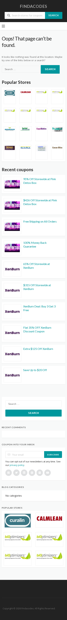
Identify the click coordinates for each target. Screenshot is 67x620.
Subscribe (53, 454)
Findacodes (33, 6)
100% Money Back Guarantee (35, 244)
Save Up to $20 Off (35, 370)
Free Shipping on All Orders (40, 221)
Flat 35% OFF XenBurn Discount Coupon (37, 329)
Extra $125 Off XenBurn (38, 348)
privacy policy (17, 465)
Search (53, 15)
